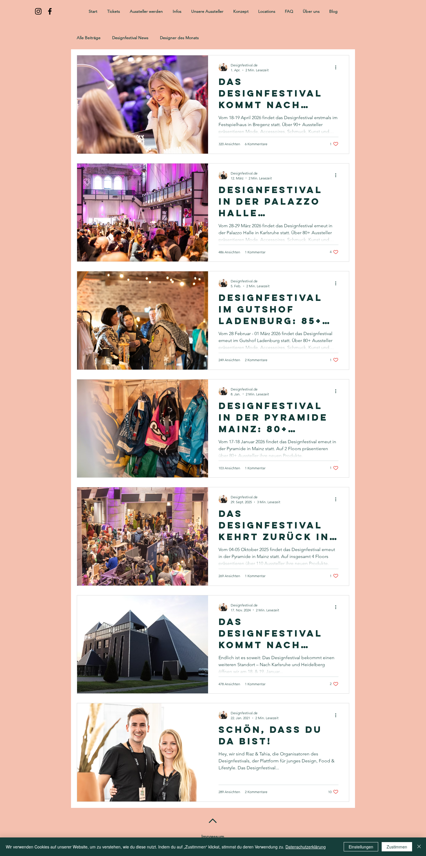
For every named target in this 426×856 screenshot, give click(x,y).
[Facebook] (49, 11)
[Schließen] (419, 846)
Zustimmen (397, 847)
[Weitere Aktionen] (337, 67)
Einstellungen (361, 847)
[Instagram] (38, 11)
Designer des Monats (179, 37)
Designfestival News (130, 37)
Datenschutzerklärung (305, 847)
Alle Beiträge (89, 37)
